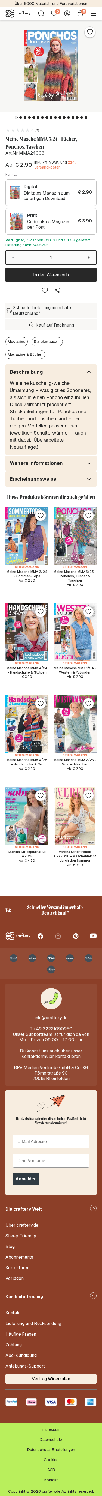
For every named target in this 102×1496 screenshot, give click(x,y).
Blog (10, 1246)
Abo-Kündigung (21, 1355)
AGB (51, 1469)
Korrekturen (17, 1268)
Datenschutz (51, 1439)
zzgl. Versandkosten (55, 165)
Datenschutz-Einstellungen (51, 1449)
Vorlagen (14, 1278)
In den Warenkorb (51, 275)
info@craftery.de (51, 1018)
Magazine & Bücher (25, 354)
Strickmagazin (47, 341)
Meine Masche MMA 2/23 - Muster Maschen (75, 762)
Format (11, 174)
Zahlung (13, 1345)
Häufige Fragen (20, 1334)
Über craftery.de (21, 1225)
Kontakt (13, 1313)
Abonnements (19, 1257)
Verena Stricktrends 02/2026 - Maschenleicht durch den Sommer (75, 856)
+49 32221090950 (52, 1029)
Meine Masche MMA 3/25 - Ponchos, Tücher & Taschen (75, 576)
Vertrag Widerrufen (51, 1379)
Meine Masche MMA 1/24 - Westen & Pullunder (75, 670)
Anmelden (26, 1179)
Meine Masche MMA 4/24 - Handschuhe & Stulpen (27, 670)
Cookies (51, 1459)
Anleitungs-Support (25, 1366)
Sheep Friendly (20, 1236)
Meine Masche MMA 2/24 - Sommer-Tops (27, 574)
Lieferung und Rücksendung (33, 1323)
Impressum (51, 1429)
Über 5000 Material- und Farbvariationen (51, 3)
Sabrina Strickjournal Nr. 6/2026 (27, 854)
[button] (16, 117)
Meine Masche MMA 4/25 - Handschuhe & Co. (27, 762)
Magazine (17, 341)
